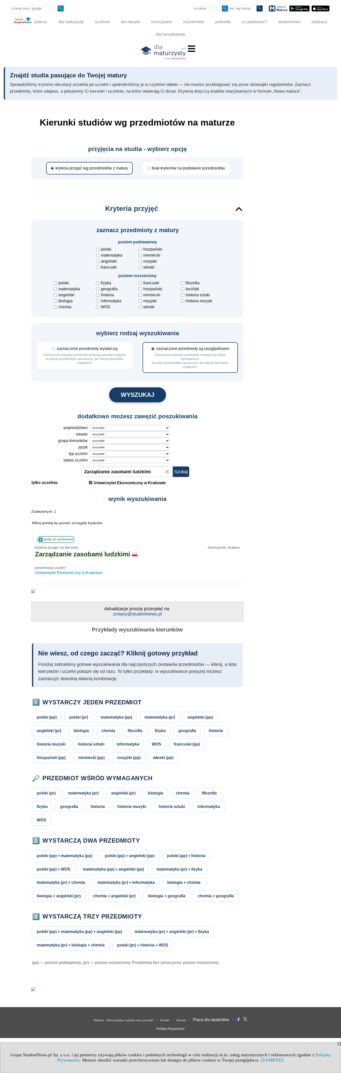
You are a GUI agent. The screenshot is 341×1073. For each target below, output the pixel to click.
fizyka (106, 283)
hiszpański (152, 249)
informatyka (111, 301)
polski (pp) (47, 717)
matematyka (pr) (160, 717)
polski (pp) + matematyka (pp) (64, 855)
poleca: (40, 22)
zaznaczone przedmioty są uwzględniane (190, 357)
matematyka (111, 255)
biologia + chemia (183, 882)
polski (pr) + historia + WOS (142, 945)
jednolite (223, 22)
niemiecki (151, 255)
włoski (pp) (163, 757)
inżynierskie (193, 22)
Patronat (181, 1020)
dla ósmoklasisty (170, 34)
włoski (149, 267)
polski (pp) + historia (186, 855)
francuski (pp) (187, 744)
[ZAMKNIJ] (272, 1060)
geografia (109, 289)
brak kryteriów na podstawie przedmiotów (188, 168)
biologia (65, 301)
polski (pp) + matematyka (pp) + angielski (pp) (79, 931)
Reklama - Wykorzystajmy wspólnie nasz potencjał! (123, 1020)
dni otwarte (130, 22)
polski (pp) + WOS (53, 869)
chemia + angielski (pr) (114, 896)
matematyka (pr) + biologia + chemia (71, 945)
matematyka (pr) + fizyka (179, 869)
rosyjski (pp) (129, 757)
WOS (105, 307)
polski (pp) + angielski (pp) (130, 855)
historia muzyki (199, 301)
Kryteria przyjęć (131, 208)
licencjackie (161, 22)
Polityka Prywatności (170, 1029)
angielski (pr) (49, 730)
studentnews (289, 22)
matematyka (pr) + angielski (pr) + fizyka (172, 931)
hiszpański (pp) (51, 757)
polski (106, 249)
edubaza (319, 22)
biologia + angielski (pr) (59, 896)
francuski (109, 267)
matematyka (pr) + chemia (61, 882)
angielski (109, 261)
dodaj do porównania (58, 539)
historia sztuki (198, 295)
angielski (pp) (200, 717)
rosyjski (150, 261)
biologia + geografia (166, 896)
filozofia (192, 283)
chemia (64, 307)
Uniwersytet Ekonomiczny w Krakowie (69, 573)
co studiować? (254, 22)
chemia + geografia (216, 896)
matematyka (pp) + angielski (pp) (113, 869)
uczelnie (102, 22)
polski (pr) (78, 717)
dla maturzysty (71, 22)
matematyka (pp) (116, 717)
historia (107, 295)
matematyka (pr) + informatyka (126, 882)
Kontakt (165, 1020)
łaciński (192, 289)
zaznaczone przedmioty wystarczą (84, 355)
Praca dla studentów (211, 1020)
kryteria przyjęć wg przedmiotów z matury (91, 168)
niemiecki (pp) (91, 757)
